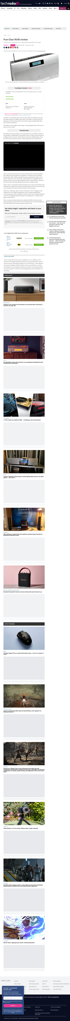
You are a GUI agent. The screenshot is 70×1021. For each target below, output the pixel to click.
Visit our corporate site (53, 997)
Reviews (13, 45)
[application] (24, 156)
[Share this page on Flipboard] (13, 47)
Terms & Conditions (11, 1011)
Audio (35, 8)
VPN (39, 8)
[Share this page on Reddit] (9, 47)
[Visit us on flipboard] (50, 3)
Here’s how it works (41, 51)
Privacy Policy (17, 1010)
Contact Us (37, 1007)
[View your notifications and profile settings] (61, 3)
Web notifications (55, 1010)
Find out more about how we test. (24, 115)
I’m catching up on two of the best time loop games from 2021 (57, 217)
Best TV (44, 983)
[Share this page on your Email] (17, 47)
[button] (66, 3)
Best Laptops (32, 981)
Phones (3, 8)
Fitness (30, 8)
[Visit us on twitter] (45, 3)
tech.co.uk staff (20, 45)
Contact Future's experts (25, 1007)
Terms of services (21, 220)
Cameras (45, 8)
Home (50, 8)
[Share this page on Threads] (15, 47)
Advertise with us (39, 1010)
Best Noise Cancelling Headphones (61, 983)
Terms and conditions (56, 1007)
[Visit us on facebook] (43, 3)
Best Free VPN (17, 983)
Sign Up (13, 1005)
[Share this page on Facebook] (4, 47)
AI (14, 8)
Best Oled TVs (45, 986)
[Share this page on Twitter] (6, 47)
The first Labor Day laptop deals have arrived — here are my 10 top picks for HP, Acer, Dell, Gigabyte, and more (57, 224)
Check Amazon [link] (9, 96)
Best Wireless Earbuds (58, 986)
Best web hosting (36, 28)
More (55, 8)
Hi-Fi (9, 35)
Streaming (23, 8)
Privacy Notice (8, 221)
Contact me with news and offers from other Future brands (13, 1002)
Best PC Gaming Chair (34, 989)
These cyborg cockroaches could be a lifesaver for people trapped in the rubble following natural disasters (57, 232)
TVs (18, 8)
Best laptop (25, 28)
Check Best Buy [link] (10, 99)
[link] (9, 238)
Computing (9, 8)
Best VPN (58, 28)
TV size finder (15, 28)
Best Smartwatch (46, 989)
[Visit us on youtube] (47, 3)
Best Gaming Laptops (34, 983)
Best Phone (45, 981)
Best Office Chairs (57, 989)
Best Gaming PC (32, 986)
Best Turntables (57, 981)
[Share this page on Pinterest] (11, 47)
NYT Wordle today (48, 28)
